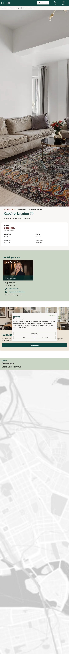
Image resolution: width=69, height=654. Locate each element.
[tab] (5, 3)
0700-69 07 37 (14, 288)
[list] (19, 290)
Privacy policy (51, 315)
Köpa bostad (10, 8)
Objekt (18, 8)
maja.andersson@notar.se (17, 292)
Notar (3, 8)
